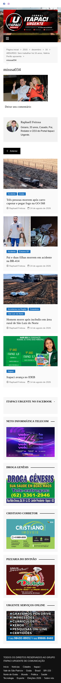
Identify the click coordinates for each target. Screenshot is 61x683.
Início (6, 667)
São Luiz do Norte (15, 314)
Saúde (44, 674)
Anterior (13, 151)
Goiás (21, 194)
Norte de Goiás (10, 674)
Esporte (20, 678)
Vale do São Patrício (13, 670)
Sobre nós (49, 678)
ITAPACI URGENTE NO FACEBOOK (29, 401)
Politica (34, 674)
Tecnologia (8, 678)
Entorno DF (24, 251)
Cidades (27, 667)
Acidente (12, 194)
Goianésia (34, 309)
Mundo (24, 674)
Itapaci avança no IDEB (21, 377)
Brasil (37, 670)
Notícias (16, 667)
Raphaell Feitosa (17, 208)
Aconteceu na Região (17, 309)
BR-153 (47, 670)
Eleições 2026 (34, 678)
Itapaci (11, 371)
